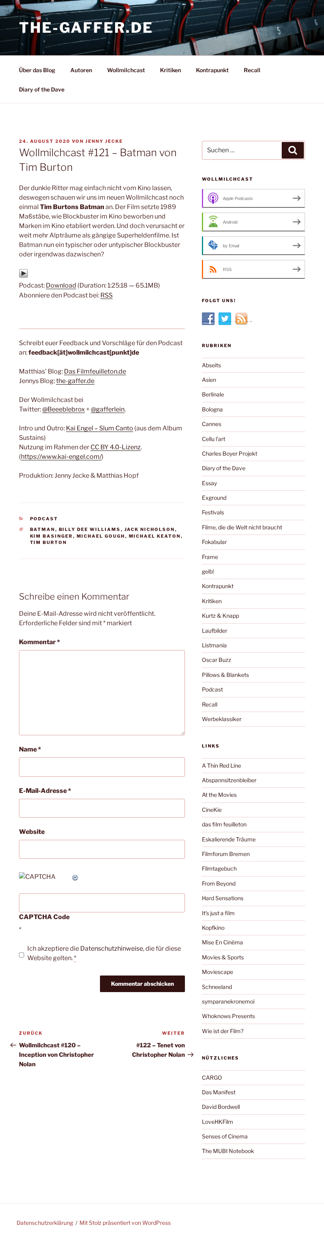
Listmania (214, 645)
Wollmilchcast (126, 70)
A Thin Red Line (221, 765)
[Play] (23, 276)
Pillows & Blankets (225, 674)
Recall (252, 70)
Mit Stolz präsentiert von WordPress (125, 1222)
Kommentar (39, 642)
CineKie (212, 809)
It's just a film (218, 913)
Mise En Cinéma (222, 942)
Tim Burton (48, 542)
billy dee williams (90, 529)
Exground (214, 497)
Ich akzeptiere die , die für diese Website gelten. (104, 953)
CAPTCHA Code (44, 917)
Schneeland (217, 986)
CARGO (212, 1077)
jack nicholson (149, 529)
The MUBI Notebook (228, 1151)
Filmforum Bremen (226, 853)
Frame (210, 556)
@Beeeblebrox (63, 409)
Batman (42, 529)
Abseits (211, 365)
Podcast (44, 518)
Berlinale (213, 394)
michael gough (101, 536)
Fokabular (214, 541)
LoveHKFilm (217, 1121)
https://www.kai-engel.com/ (61, 456)
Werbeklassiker (221, 719)
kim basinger (51, 536)
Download (61, 285)
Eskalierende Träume (229, 839)
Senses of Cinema (225, 1136)
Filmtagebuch (219, 868)
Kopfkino (213, 927)
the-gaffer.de (86, 27)
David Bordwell (221, 1106)
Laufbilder (214, 630)
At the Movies (219, 794)
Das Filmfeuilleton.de (95, 371)
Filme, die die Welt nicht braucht (242, 527)
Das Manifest (218, 1092)
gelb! (208, 571)
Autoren (81, 70)
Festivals (213, 512)
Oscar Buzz (216, 659)
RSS (106, 295)
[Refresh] (75, 876)
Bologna (212, 409)
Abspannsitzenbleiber (229, 780)
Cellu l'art (213, 438)
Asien (209, 379)
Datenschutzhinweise (111, 948)
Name (30, 749)
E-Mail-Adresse (45, 790)
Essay (209, 483)
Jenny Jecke (104, 141)
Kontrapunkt (212, 70)
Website (32, 831)
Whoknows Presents (228, 1016)
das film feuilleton (224, 824)
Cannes (211, 424)
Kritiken (170, 70)
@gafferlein (107, 409)
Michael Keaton (155, 536)
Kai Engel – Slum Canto (99, 428)
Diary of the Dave (41, 89)
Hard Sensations (222, 898)
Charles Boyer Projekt (229, 453)
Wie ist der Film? (222, 1031)
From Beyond (218, 883)
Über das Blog (37, 70)
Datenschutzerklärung (45, 1222)
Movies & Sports (223, 957)
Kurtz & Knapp (220, 615)
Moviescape (217, 971)
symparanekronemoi (228, 1001)
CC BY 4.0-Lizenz (115, 447)
